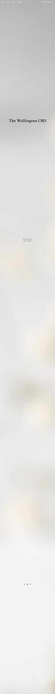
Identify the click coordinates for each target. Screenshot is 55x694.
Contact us (19, 2)
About (8, 2)
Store (3, 2)
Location (13, 2)
